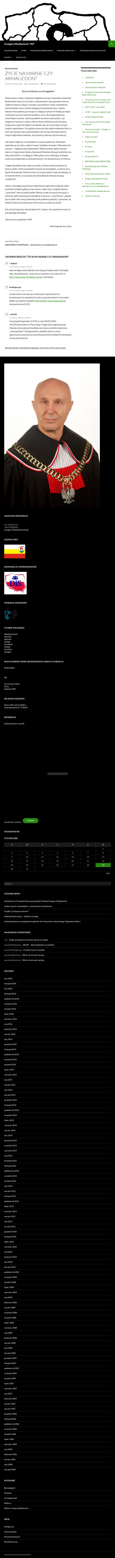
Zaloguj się (9, 1526)
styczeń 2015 (10, 1095)
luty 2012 (8, 1186)
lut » (108, 873)
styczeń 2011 (10, 1226)
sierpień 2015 (10, 1064)
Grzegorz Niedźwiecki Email (16, 530)
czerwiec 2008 (10, 1328)
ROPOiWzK (9, 668)
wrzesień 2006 (10, 1429)
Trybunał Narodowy (65, 50)
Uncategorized (10, 1498)
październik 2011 (11, 1201)
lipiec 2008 (9, 1322)
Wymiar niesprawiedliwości (41, 50)
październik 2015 (11, 1054)
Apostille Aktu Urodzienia (12, 822)
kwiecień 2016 (10, 1029)
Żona (6, 686)
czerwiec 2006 (10, 1444)
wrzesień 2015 (10, 1059)
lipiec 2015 (9, 1069)
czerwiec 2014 (10, 1125)
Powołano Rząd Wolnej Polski (93, 50)
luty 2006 (8, 1464)
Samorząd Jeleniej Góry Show (98, 174)
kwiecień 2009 (10, 1302)
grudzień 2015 (10, 1044)
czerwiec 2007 (10, 1388)
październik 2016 (11, 999)
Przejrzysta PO (91, 156)
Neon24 (7, 636)
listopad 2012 (10, 1166)
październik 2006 (11, 1424)
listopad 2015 (10, 1049)
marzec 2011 (9, 1216)
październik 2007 (11, 1368)
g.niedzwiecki (32, 84)
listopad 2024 (10, 983)
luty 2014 (8, 1135)
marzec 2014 (9, 1130)
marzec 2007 (9, 1403)
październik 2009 (11, 1272)
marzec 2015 (9, 1085)
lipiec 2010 (9, 1241)
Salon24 (7, 639)
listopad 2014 (10, 1105)
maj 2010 (8, 1252)
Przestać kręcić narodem (34, 950)
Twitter (7, 647)
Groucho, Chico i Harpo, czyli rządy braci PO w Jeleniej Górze (96, 100)
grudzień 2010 (10, 1231)
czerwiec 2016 (10, 1019)
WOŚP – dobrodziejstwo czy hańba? (38, 945)
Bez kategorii (11, 68)
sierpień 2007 (10, 1378)
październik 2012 (11, 1171)
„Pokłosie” (89, 77)
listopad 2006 (10, 1419)
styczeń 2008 (10, 1353)
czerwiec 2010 (10, 1247)
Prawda (88, 146)
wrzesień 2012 (10, 1176)
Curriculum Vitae (11, 684)
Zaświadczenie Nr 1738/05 (16, 707)
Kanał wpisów (10, 1531)
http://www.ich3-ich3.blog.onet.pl (25, 277)
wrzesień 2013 (10, 1145)
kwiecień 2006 (10, 1454)
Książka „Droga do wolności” (16, 911)
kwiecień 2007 (10, 1398)
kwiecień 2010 (10, 1257)
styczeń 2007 (10, 1409)
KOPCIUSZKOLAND (94, 117)
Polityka (7, 1493)
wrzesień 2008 (10, 1312)
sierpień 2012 (10, 1181)
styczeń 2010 (10, 1267)
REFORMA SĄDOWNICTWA (97, 161)
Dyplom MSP (10, 689)
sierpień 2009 (10, 1282)
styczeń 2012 (10, 1191)
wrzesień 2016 (10, 1004)
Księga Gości (21, 57)
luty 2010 (8, 1262)
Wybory (7, 1503)
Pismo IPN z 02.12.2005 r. (15, 705)
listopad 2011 (10, 1196)
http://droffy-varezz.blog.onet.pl (50, 300)
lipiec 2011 (9, 1206)
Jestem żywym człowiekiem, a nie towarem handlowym (28, 906)
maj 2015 (8, 1080)
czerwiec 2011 (10, 1211)
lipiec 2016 (9, 1014)
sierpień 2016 (10, 1009)
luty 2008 (8, 1348)
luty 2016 (8, 1039)
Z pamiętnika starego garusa (97, 191)
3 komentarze (49, 84)
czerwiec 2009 (10, 1292)
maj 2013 (8, 1155)
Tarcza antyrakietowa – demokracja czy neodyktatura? (95, 184)
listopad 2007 (10, 1363)
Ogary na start (91, 137)
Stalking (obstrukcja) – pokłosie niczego (21, 916)
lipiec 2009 (9, 1287)
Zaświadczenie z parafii (14, 723)
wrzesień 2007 (10, 1373)
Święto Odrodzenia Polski (96, 178)
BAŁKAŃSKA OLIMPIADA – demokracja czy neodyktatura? (31, 243)
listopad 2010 (10, 1236)
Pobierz (30, 820)
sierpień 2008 (10, 1317)
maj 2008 (8, 1333)
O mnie (23, 50)
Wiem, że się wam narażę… (33, 955)
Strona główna (10, 50)
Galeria (7, 57)
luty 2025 (8, 978)
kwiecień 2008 (10, 1338)
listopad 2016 (10, 993)
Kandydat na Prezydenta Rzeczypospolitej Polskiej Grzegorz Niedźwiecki (35, 901)
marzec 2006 (9, 1459)
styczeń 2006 (10, 1469)
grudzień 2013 (10, 1140)
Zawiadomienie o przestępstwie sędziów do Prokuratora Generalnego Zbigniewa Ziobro (42, 921)
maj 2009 (8, 1297)
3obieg (7, 641)
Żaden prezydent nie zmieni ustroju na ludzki (28, 940)
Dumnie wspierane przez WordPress (17, 1555)
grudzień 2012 (10, 1161)
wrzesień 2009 (10, 1277)
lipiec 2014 (9, 1120)
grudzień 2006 (10, 1414)
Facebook (8, 644)
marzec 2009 (9, 1307)
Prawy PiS (89, 151)
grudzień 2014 (10, 1100)
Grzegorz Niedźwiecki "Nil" (19, 43)
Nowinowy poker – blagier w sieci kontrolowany (96, 130)
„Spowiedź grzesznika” (94, 82)
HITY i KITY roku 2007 (95, 107)
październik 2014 (11, 1110)
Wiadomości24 (10, 634)
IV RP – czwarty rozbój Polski (98, 112)
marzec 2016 (9, 1034)
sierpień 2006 (10, 1434)
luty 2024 (8, 988)
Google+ (8, 652)
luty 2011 (8, 1221)
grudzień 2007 (10, 1358)
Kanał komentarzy (12, 1537)
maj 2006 (8, 1449)
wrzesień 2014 (10, 1115)
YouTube (8, 649)
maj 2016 (8, 1024)
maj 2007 (8, 1393)
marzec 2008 (9, 1343)
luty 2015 (8, 1090)
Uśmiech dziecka (92, 196)
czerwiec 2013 (10, 1150)
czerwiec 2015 (10, 1074)
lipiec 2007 (9, 1383)
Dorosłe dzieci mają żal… (96, 87)
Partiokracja (90, 141)
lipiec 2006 (9, 1439)
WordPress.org (10, 1542)
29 (103, 865)
